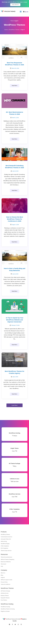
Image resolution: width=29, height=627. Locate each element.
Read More (14, 86)
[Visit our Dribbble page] (21, 625)
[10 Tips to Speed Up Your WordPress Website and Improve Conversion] (14, 306)
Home (6, 30)
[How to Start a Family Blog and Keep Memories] (14, 257)
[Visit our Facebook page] (12, 625)
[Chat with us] (9, 625)
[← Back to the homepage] (8, 12)
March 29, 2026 (15, 68)
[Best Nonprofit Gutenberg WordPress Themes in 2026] (14, 154)
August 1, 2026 (15, 225)
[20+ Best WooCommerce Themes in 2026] (14, 101)
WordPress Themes (14, 30)
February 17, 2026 (15, 325)
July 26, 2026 (15, 274)
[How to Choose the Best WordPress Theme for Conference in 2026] (14, 206)
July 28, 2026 (15, 171)
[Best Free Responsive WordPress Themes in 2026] (14, 51)
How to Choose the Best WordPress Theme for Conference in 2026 (14, 219)
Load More (14, 405)
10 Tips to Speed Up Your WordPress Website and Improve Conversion (14, 320)
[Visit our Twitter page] (15, 625)
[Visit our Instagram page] (18, 625)
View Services (15, 4)
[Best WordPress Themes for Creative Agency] (14, 360)
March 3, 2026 (15, 118)
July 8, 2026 (15, 377)
